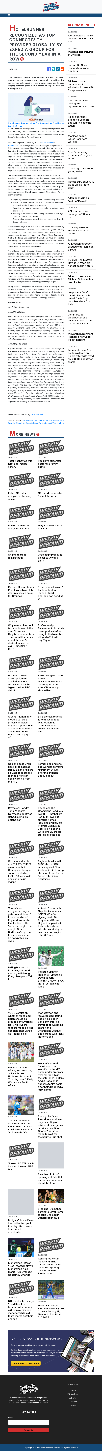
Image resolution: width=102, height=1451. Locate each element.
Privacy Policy (73, 1394)
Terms (73, 1390)
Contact (73, 1401)
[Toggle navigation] (9, 15)
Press (73, 1405)
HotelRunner (13, 145)
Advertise (73, 1398)
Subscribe (28, 1430)
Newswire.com (47, 142)
